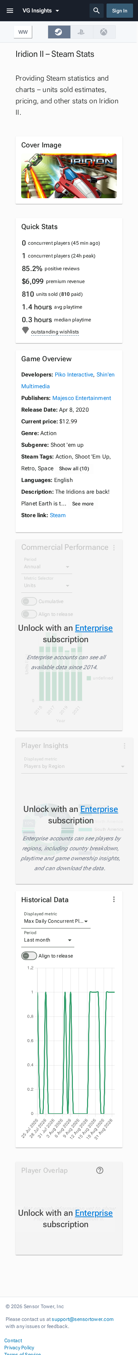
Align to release (56, 956)
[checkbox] (59, 32)
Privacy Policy (19, 1347)
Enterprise (94, 628)
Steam (58, 515)
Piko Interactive (74, 374)
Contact (13, 1340)
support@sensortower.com (83, 1319)
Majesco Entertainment (81, 398)
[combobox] (56, 921)
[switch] (29, 956)
